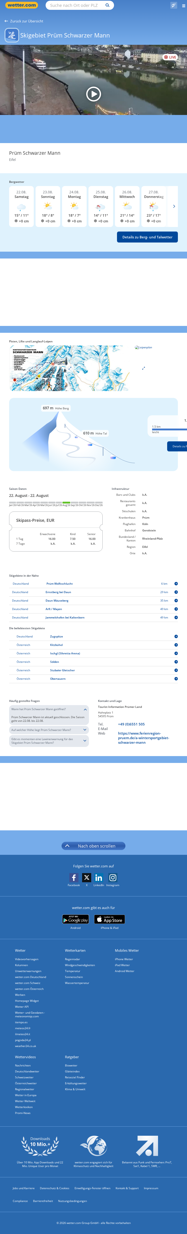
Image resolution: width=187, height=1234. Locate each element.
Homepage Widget (27, 1001)
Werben (20, 995)
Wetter (20, 950)
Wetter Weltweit (25, 1101)
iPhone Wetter (124, 959)
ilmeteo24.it (22, 1034)
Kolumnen (21, 965)
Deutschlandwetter (27, 1071)
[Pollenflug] (173, 5)
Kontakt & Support (127, 1188)
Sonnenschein (74, 977)
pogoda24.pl (23, 1040)
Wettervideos (25, 1057)
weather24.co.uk (25, 1046)
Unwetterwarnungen (28, 971)
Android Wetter (124, 971)
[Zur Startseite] (23, 5)
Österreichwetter (26, 1083)
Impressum (151, 1188)
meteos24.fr (23, 1028)
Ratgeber (72, 1057)
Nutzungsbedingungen (72, 1201)
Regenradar (72, 959)
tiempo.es (21, 1022)
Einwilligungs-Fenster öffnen (92, 1188)
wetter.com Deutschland (30, 977)
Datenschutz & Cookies (54, 1188)
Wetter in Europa (25, 1095)
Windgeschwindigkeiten (80, 965)
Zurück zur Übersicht (26, 21)
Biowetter (71, 1065)
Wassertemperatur (77, 983)
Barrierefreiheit (43, 1201)
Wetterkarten (75, 950)
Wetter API (22, 1007)
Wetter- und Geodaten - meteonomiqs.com (30, 1014)
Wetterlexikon (24, 1107)
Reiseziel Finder (75, 1077)
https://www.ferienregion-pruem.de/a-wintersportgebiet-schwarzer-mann (143, 738)
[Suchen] (106, 5)
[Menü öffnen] (182, 5)
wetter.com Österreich (29, 989)
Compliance (20, 1201)
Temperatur (72, 971)
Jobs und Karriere (24, 1188)
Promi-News (23, 1113)
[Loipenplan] (69, 368)
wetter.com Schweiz (27, 983)
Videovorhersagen (26, 959)
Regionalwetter (24, 1089)
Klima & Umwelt (75, 1089)
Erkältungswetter (76, 1083)
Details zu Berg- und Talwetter (147, 237)
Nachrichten (23, 1065)
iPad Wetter (122, 965)
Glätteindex (72, 1071)
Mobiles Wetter (127, 950)
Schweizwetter (24, 1077)
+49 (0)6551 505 (131, 724)
